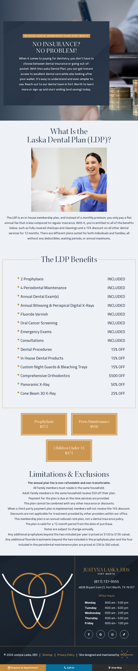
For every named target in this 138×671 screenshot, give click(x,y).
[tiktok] (124, 634)
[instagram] (112, 634)
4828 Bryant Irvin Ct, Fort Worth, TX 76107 (106, 587)
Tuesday (90, 608)
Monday (90, 602)
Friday (89, 623)
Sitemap (47, 655)
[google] (100, 634)
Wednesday (92, 613)
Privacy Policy (65, 655)
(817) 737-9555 (106, 581)
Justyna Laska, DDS (106, 571)
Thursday (91, 618)
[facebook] (89, 634)
